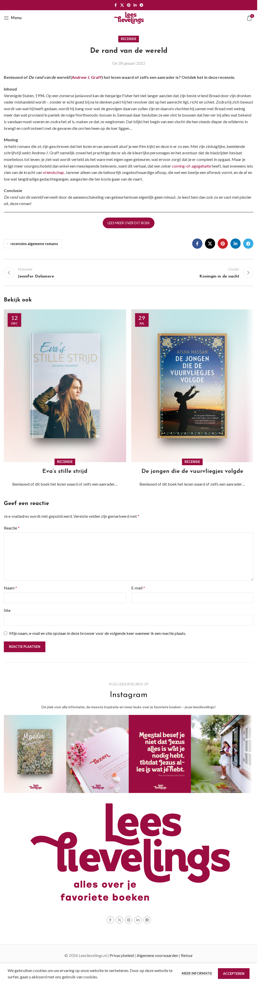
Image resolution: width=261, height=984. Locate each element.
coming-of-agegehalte (191, 165)
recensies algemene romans (34, 244)
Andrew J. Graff (87, 77)
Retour (187, 955)
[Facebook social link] (116, 5)
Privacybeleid (122, 955)
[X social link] (122, 5)
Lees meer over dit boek (129, 223)
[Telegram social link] (141, 5)
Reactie (12, 527)
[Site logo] (129, 17)
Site (7, 610)
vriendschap (53, 172)
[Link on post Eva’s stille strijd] (65, 385)
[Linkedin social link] (135, 5)
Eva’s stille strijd (64, 471)
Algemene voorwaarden (157, 955)
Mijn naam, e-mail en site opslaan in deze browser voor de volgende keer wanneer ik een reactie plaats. (97, 633)
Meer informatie (197, 973)
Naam (10, 587)
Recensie (128, 39)
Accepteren (233, 974)
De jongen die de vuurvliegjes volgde (192, 471)
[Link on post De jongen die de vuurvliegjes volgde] (192, 385)
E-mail (138, 587)
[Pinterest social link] (128, 5)
